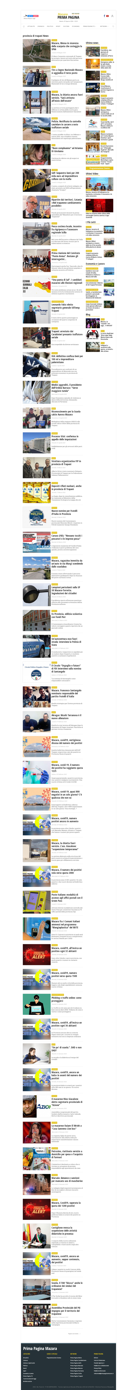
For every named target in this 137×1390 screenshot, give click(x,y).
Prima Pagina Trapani (76, 1376)
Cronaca (40, 26)
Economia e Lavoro (28, 1373)
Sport (58, 26)
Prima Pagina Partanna (77, 1371)
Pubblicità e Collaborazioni (101, 1365)
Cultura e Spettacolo (29, 1363)
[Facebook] (104, 16)
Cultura (66, 26)
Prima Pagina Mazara (76, 1368)
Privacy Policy (97, 1368)
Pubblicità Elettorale (99, 1371)
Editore (96, 1358)
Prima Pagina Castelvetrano (78, 1360)
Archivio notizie (27, 1381)
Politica (50, 26)
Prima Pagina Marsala (76, 1365)
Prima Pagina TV (28, 1376)
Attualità (31, 26)
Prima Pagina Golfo (75, 1363)
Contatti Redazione (99, 1360)
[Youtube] (107, 16)
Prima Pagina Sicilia (76, 1373)
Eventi (25, 1368)
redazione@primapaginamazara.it (104, 1373)
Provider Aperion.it (99, 1363)
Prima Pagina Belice (76, 1358)
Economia (75, 26)
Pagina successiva (73, 1334)
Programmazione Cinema (54, 1358)
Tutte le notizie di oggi (29, 1379)
